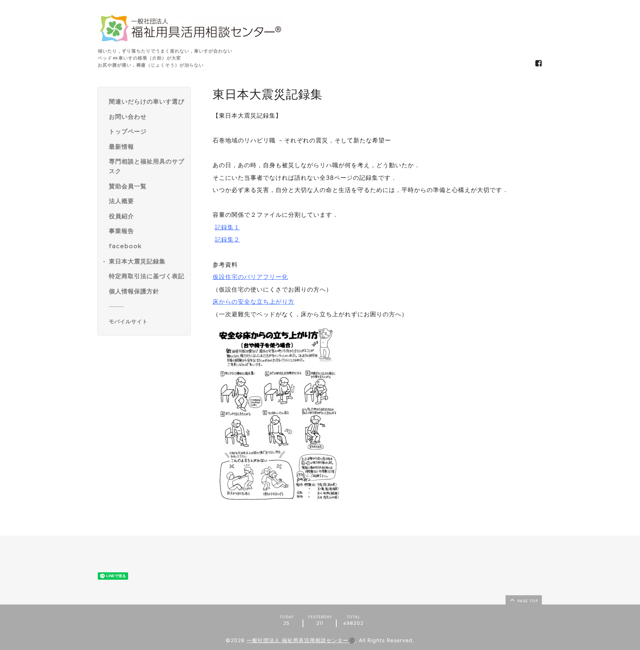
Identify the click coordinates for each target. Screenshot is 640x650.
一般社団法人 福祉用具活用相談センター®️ (301, 640)
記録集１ (227, 227)
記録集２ (227, 239)
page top (527, 601)
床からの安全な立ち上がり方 (253, 301)
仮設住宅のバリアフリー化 (250, 276)
